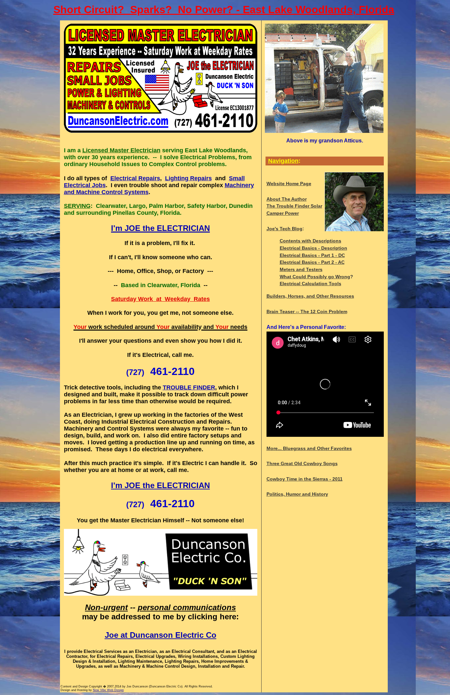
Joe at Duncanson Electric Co (160, 635)
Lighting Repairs (188, 178)
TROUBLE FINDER (189, 387)
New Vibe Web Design (108, 690)
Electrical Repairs (135, 178)
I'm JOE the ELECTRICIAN (160, 485)
